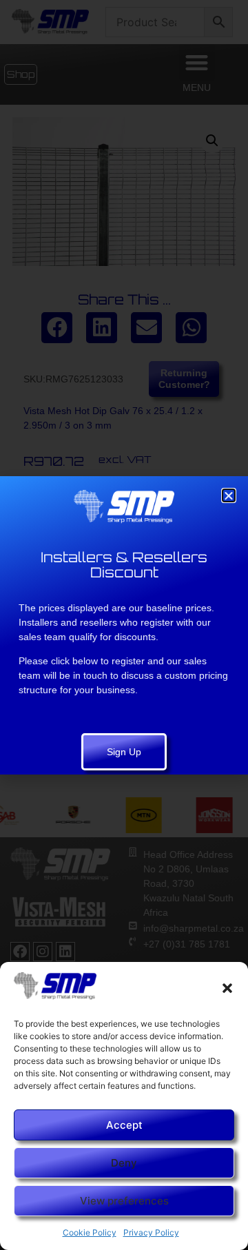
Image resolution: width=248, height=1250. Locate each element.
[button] (227, 988)
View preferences (124, 1200)
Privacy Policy (151, 1232)
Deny (124, 1162)
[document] (124, 625)
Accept (124, 1124)
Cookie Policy (89, 1232)
